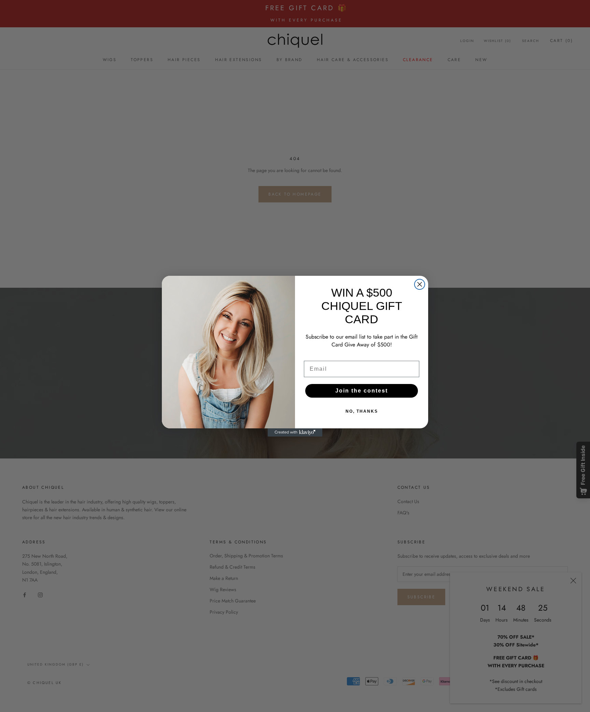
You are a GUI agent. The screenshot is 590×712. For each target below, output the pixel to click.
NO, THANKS (362, 411)
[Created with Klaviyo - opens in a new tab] (295, 432)
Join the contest (361, 391)
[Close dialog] (420, 284)
